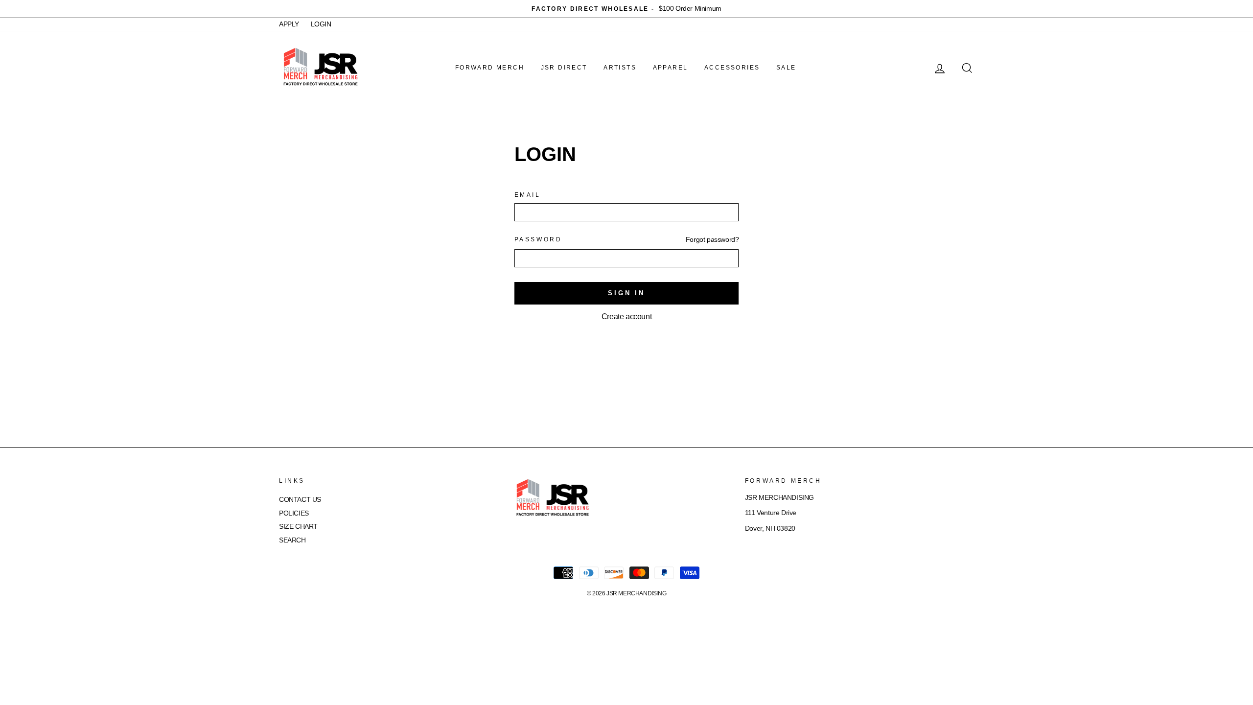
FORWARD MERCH (489, 67)
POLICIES (294, 513)
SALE (786, 67)
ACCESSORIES (732, 67)
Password (538, 239)
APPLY (289, 24)
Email (527, 194)
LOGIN (321, 24)
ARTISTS (619, 67)
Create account (626, 316)
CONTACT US (300, 499)
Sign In (626, 293)
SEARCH (292, 540)
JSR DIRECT (564, 67)
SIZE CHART (298, 526)
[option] (626, 9)
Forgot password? (712, 239)
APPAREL (670, 67)
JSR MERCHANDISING (636, 593)
